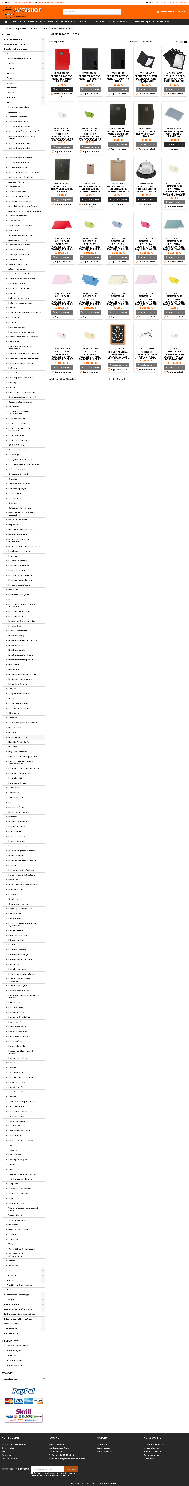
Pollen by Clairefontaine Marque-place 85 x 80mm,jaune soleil (174, 304)
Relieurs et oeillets (16, 1046)
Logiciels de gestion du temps (21, 850)
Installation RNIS (15, 778)
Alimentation (14, 220)
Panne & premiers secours (20, 908)
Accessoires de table (18, 121)
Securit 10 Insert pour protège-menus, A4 (174, 134)
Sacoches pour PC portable (20, 1077)
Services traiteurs (16, 1116)
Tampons (11, 97)
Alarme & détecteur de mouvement (24, 211)
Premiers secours (16, 930)
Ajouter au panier (62, 89)
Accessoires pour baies (19, 148)
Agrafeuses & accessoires (20, 201)
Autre (9, 102)
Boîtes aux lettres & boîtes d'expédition (20, 347)
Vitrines (11, 1261)
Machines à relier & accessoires (22, 860)
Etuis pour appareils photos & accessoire (21, 605)
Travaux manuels (16, 1203)
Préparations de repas (18, 935)
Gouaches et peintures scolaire (22, 722)
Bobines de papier (16, 327)
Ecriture (10, 68)
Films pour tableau (16, 645)
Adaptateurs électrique (18, 196)
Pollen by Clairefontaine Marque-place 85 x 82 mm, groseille (62, 249)
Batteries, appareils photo (20, 303)
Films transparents (16, 650)
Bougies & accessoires (18, 373)
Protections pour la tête (18, 990)
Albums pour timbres (17, 215)
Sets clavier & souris (17, 1121)
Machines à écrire (16, 855)
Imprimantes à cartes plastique (22, 756)
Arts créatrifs (12, 87)
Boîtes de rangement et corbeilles (23, 358)
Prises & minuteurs (16, 940)
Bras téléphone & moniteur (20, 377)
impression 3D (11, 1333)
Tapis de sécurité (16, 1169)
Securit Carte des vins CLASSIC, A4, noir (62, 189)
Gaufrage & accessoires (19, 708)
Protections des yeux (17, 985)
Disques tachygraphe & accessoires (19, 540)
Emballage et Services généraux (19, 1314)
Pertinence (159, 42)
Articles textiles (15, 259)
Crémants (12, 503)
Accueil (6, 34)
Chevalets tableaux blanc (19, 483)
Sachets (12, 1067)
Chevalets (13, 479)
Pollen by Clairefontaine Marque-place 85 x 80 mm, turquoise (90, 304)
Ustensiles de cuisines (18, 1229)
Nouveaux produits (14, 1360)
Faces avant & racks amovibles (22, 621)
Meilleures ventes (14, 1365)
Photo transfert (15, 918)
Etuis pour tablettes (17, 616)
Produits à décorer (16, 945)
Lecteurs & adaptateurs (19, 821)
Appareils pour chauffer (19, 244)
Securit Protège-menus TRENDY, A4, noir (90, 79)
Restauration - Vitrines (18, 1058)
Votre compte (10, 1437)
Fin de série (13, 669)
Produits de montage (18, 949)
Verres (11, 1244)
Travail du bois (14, 1198)
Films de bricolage (16, 635)
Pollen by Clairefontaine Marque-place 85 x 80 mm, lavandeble (118, 249)
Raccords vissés (15, 1007)
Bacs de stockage (16, 283)
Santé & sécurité (15, 1092)
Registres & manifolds (18, 1036)
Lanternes (12, 817)
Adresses (6, 1455)
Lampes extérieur (16, 807)
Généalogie (13, 713)
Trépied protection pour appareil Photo (23, 1209)
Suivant (122, 379)
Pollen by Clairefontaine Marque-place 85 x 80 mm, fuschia (146, 248)
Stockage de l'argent (17, 1159)
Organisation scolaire (18, 904)
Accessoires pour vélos (19, 162)
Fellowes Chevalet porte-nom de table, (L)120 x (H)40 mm (146, 355)
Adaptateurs (14, 186)
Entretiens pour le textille (19, 585)
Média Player (14, 879)
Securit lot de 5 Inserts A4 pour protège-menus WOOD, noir (174, 80)
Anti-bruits (13, 230)
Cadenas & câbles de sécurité (22, 397)
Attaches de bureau (17, 269)
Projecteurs (13, 964)
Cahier (10, 54)
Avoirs (5, 1451)
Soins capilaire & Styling (19, 1130)
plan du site (149, 1458)
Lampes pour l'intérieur (18, 812)
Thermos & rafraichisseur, (20, 1188)
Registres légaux (15, 1041)
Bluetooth (12, 322)
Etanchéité (13, 589)
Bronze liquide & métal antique (22, 392)
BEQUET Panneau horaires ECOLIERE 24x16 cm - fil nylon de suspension (118, 356)
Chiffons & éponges (17, 488)
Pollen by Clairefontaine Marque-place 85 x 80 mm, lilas (62, 358)
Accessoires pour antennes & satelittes (21, 137)
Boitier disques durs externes (21, 363)
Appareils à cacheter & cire (20, 235)
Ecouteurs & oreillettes (18, 565)
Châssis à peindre (16, 469)
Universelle (13, 1224)
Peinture (11, 92)
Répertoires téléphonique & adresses (20, 1052)
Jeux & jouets (14, 787)
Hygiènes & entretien (17, 751)
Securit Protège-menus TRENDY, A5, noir (118, 79)
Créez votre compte (178, 2)
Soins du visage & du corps (20, 1140)
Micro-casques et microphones (22, 884)
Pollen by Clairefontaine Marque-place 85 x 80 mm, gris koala (146, 304)
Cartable (11, 63)
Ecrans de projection (17, 570)
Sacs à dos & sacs (16, 1082)
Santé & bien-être (16, 1087)
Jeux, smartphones (17, 797)
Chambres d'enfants (17, 450)
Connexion (160, 2)
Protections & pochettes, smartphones (19, 979)
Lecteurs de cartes (16, 826)
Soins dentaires (15, 1135)
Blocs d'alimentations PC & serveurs (24, 312)
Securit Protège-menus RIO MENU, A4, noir (118, 134)
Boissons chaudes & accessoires (23, 336)
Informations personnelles (14, 1444)
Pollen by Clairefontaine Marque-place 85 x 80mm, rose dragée (62, 304)
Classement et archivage (16, 1294)
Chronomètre (14, 493)
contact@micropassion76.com (51, 2)
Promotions (11, 1355)
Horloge (12, 732)
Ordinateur (85, 21)
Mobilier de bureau (13, 39)
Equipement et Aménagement (18, 1309)
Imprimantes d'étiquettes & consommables (20, 762)
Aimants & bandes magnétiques (23, 206)
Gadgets (12, 688)
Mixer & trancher (15, 889)
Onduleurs (13, 899)
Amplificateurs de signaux (20, 225)
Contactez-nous (151, 1455)
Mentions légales (14, 1350)
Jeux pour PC (14, 792)
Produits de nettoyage (18, 954)
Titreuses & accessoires (19, 1193)
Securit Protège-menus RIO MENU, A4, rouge (62, 79)
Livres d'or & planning (18, 846)
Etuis (10, 599)
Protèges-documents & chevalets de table (23, 996)
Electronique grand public (20, 580)
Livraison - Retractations (17, 1345)
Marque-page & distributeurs (21, 875)
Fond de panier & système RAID (22, 674)
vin (9, 1270)
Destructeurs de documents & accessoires (21, 513)
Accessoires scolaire (17, 167)
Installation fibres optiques (20, 773)
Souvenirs (12, 1150)
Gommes (12, 718)
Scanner (12, 1096)
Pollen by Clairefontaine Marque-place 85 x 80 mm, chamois (90, 358)
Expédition (11, 78)
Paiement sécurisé (152, 1451)
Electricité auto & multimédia (21, 575)
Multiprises (13, 894)
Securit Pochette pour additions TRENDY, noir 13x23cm (146, 80)
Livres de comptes (16, 836)
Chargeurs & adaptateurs (20, 459)
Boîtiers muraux (15, 368)
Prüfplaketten (14, 1002)
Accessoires (14, 112)
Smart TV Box (14, 1125)
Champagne (14, 454)
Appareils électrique (17, 240)
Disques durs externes (18, 534)
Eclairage (12, 556)
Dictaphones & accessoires (20, 529)
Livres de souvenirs (16, 841)
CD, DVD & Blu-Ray (16, 445)
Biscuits (11, 307)
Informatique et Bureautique (151, 21)
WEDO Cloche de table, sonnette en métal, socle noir (146, 190)
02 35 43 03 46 (20, 2)
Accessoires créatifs (17, 116)
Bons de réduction (10, 1458)
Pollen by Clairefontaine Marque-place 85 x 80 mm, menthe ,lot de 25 (90, 138)
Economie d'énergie (17, 560)
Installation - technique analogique (24, 768)
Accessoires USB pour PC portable (23, 172)
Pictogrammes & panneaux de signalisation (22, 924)
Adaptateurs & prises (18, 191)
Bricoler (11, 387)
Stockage (49, 21)
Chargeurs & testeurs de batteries (23, 464)
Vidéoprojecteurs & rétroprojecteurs (17, 1254)
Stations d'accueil (16, 1154)
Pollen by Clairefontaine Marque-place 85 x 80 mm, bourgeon (90, 249)
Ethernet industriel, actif (18, 594)
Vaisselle (12, 1234)
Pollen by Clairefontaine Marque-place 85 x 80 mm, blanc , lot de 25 (62, 138)
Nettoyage (12, 1275)
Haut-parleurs (14, 727)
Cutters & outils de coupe (19, 508)
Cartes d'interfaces (17, 423)
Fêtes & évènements (17, 630)
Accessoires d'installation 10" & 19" (23, 131)
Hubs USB (12, 747)
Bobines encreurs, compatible (22, 332)
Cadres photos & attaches (20, 402)
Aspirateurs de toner (17, 264)
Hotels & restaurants (17, 737)
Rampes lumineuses (17, 1031)
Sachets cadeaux (16, 1072)
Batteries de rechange (18, 298)
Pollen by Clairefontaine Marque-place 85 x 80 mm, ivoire (174, 192)
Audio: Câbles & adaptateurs (21, 274)
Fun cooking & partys (17, 684)
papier (10, 83)
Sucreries (12, 1164)
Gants (11, 698)
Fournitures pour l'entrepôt (20, 679)
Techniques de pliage (17, 1290)
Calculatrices (14, 406)
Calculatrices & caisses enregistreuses (18, 412)
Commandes (8, 1448)
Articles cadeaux (16, 249)
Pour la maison (11, 1304)
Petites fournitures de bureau (20, 58)
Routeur (11, 1063)
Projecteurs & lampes (18, 969)
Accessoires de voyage (19, 126)
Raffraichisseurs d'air (17, 1026)
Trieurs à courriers (16, 1220)
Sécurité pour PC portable (20, 1111)
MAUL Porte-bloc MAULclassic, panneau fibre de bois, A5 (90, 190)
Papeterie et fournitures (26, 21)
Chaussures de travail (18, 474)
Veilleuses (13, 1239)
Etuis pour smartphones (19, 611)
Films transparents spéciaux (20, 659)
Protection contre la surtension (22, 974)
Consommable (104, 21)
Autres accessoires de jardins (21, 278)
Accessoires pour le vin (18, 153)
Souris (11, 1145)
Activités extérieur (16, 182)
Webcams (13, 1265)
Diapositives (13, 524)
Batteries (12, 293)
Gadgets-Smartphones (19, 693)
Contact (55, 1437)
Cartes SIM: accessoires (19, 440)
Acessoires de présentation (20, 177)
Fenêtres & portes (16, 626)
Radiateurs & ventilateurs (19, 1017)
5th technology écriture (18, 107)
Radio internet (14, 1022)
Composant (123, 21)
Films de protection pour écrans (22, 640)
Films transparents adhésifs (20, 655)
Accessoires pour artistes (19, 143)
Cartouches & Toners (14, 44)
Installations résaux (17, 783)
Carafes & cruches (16, 418)
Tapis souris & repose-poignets (22, 1174)
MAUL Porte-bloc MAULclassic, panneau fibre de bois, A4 (118, 190)
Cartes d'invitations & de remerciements (19, 429)
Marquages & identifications (21, 870)
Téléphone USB (15, 1183)
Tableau (11, 1280)
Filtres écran (13, 664)
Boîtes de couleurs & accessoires (23, 353)
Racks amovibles (16, 1012)
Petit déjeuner (14, 913)
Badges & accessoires (18, 288)
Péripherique (66, 21)
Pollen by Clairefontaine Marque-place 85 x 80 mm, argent (174, 248)
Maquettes (13, 865)
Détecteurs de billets (17, 520)
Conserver (13, 498)
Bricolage (12, 382)
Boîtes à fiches (15, 341)
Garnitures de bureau (18, 703)
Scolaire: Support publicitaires (21, 1101)
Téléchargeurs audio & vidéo (21, 1179)
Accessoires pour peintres (20, 157)
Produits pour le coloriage (20, 959)
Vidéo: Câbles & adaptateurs (21, 1249)
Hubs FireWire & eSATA (18, 742)
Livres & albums (15, 831)
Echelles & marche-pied (19, 551)
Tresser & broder (16, 1215)
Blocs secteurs (15, 317)
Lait (9, 802)
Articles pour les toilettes (19, 254)
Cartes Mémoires (16, 435)
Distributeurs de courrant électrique (24, 546)
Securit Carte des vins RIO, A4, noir (146, 134)
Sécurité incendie (16, 1106)
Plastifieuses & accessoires (19, 1285)
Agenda (10, 73)
